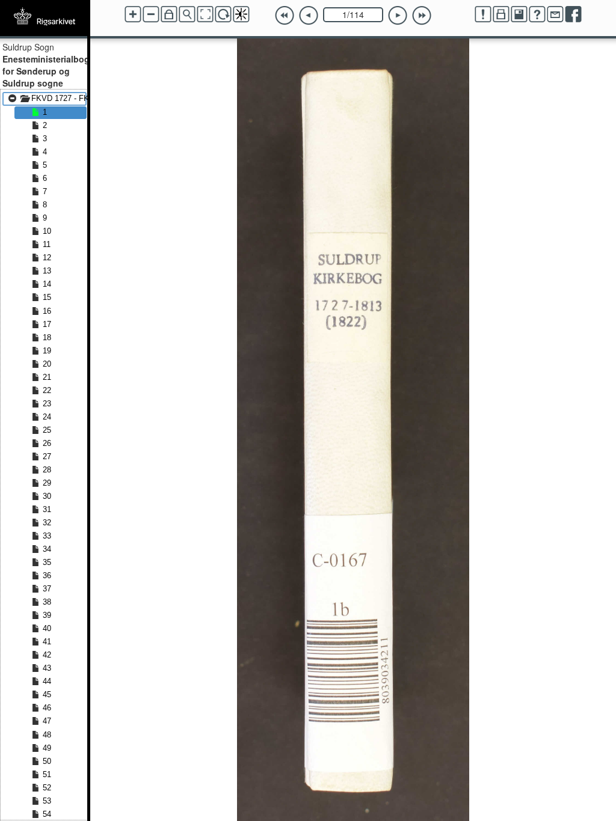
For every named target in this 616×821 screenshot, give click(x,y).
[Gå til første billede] (284, 15)
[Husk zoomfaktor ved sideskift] (169, 14)
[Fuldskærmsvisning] (205, 14)
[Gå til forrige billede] (308, 15)
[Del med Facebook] (573, 14)
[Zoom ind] (133, 14)
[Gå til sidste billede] (421, 15)
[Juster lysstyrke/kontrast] (241, 14)
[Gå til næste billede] (397, 15)
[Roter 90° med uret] (223, 14)
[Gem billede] (519, 14)
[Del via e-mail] (555, 14)
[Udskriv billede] (501, 14)
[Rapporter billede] (483, 14)
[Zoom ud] (151, 14)
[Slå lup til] (187, 14)
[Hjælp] (537, 14)
